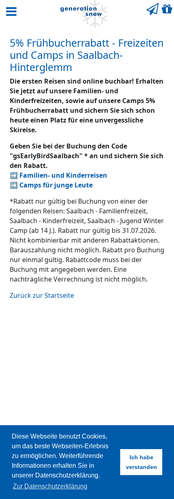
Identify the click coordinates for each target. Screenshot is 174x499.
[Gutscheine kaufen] (167, 9)
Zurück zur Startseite (42, 295)
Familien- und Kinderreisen (63, 175)
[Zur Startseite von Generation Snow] (83, 14)
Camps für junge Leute (56, 185)
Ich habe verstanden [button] (141, 462)
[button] (11, 11)
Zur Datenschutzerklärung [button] (50, 486)
